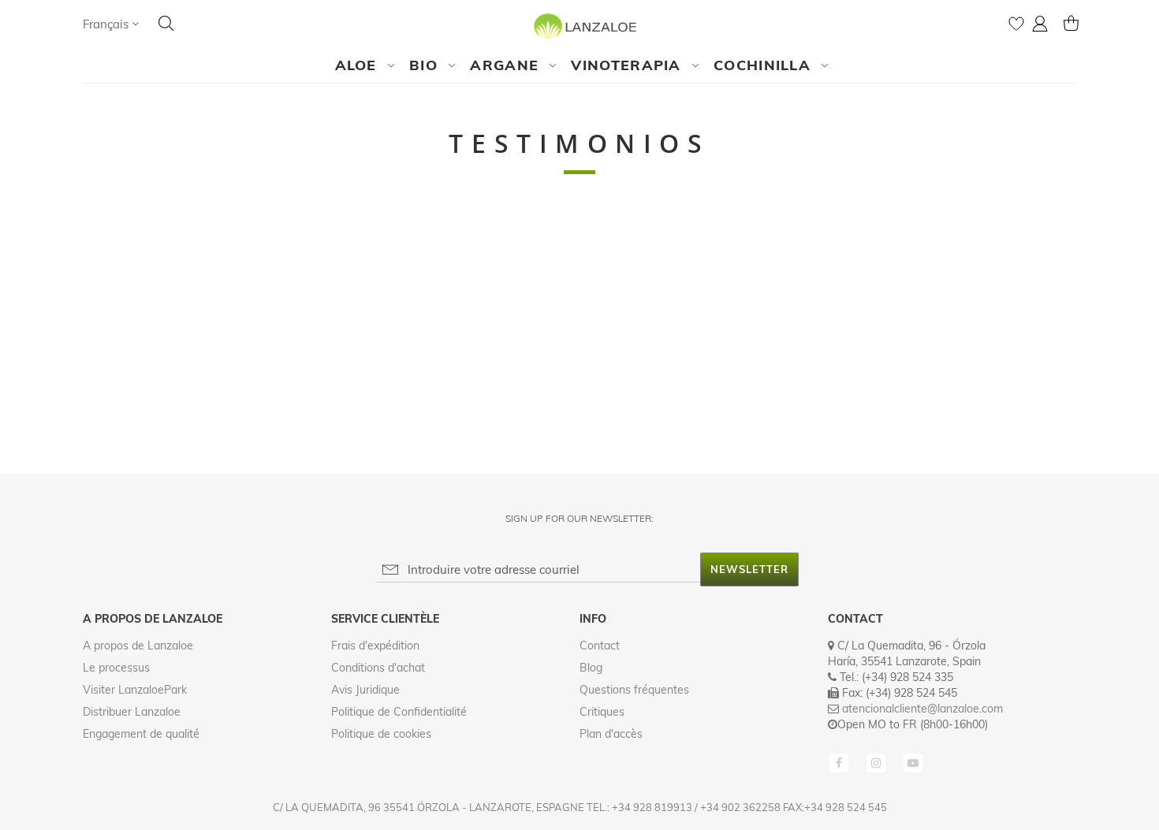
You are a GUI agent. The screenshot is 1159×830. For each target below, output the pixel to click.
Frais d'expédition (375, 645)
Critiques (602, 712)
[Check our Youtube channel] (913, 761)
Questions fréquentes (634, 690)
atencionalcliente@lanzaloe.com (922, 709)
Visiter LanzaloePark (135, 690)
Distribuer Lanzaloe (132, 712)
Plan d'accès (611, 734)
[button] (111, 24)
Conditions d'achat (378, 668)
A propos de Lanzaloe (138, 645)
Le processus (116, 668)
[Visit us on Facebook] (840, 761)
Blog (591, 668)
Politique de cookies (381, 734)
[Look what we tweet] (877, 761)
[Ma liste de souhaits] (1016, 27)
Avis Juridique (365, 690)
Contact (600, 645)
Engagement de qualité (141, 734)
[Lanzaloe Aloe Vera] (580, 25)
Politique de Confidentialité (399, 712)
